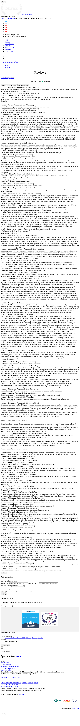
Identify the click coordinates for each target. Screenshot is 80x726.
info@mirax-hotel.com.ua (9, 686)
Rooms (7, 42)
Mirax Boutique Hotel (30, 617)
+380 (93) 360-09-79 (8, 18)
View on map (5, 645)
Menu (3, 2)
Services (8, 46)
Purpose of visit (6, 585)
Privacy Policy (5, 677)
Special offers (9, 44)
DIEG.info (75, 708)
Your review (5, 590)
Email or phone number (19, 583)
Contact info (9, 51)
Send (3, 592)
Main (6, 40)
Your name (4, 581)
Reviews (8, 49)
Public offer (16, 677)
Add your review (23, 85)
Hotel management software (10, 62)
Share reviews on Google (9, 85)
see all (18, 656)
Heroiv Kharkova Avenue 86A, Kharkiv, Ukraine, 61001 (24, 638)
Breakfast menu (10, 47)
